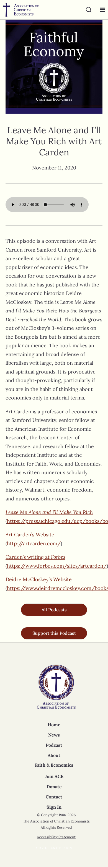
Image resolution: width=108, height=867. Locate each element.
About (54, 755)
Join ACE (54, 776)
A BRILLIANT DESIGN (54, 848)
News (54, 735)
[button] (54, 610)
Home (54, 724)
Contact (54, 797)
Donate (54, 786)
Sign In (54, 807)
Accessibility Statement (56, 837)
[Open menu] (101, 9)
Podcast (54, 745)
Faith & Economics (54, 765)
